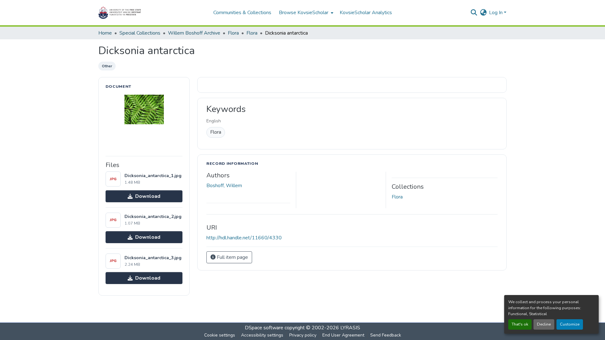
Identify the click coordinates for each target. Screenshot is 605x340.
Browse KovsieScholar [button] (303, 12)
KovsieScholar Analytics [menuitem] (366, 12)
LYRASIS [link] (350, 327)
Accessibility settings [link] (262, 335)
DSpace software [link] (264, 327)
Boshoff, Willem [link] (224, 185)
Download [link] (147, 196)
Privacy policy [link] (302, 335)
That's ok (520, 324)
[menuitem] (305, 12)
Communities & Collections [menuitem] (242, 12)
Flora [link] (233, 33)
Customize (569, 324)
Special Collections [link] (139, 33)
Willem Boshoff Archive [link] (194, 33)
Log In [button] (496, 12)
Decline (544, 324)
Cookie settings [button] (219, 335)
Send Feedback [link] (385, 335)
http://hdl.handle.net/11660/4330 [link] (244, 237)
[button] (139, 12)
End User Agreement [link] (343, 335)
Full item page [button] (232, 257)
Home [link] (105, 33)
